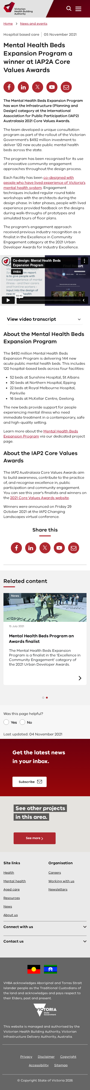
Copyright (68, 1057)
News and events (33, 23)
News (7, 906)
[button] (69, 8)
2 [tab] (47, 698)
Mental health (14, 881)
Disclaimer (46, 1057)
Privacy (26, 1057)
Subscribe (27, 782)
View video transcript (31, 319)
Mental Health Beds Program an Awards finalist (41, 638)
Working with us (61, 881)
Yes (14, 722)
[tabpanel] (45, 639)
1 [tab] (43, 698)
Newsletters (57, 889)
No (29, 722)
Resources (11, 898)
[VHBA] (18, 8)
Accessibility (39, 1065)
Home (8, 23)
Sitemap (61, 1065)
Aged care (11, 889)
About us (10, 915)
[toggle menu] (78, 8)
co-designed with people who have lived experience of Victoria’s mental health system (44, 182)
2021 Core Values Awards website (39, 497)
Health (8, 872)
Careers (54, 872)
